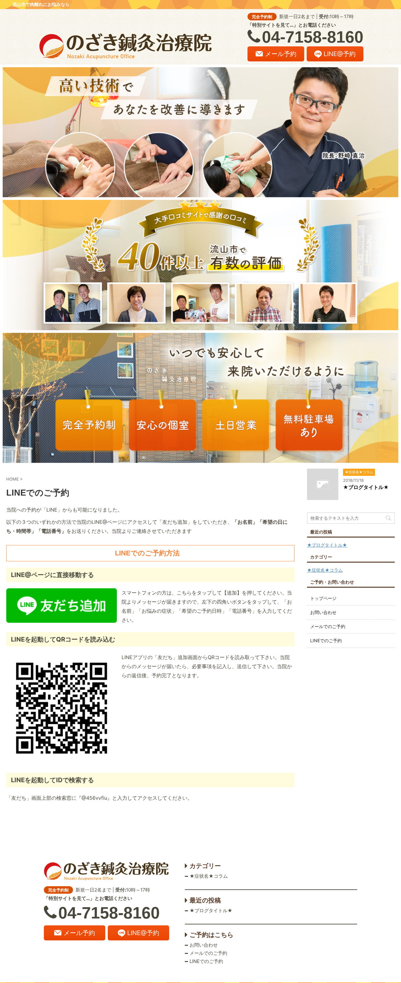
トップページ (323, 598)
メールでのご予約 (327, 626)
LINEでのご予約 (326, 640)
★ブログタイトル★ (366, 487)
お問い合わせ (323, 612)
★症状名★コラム (325, 570)
